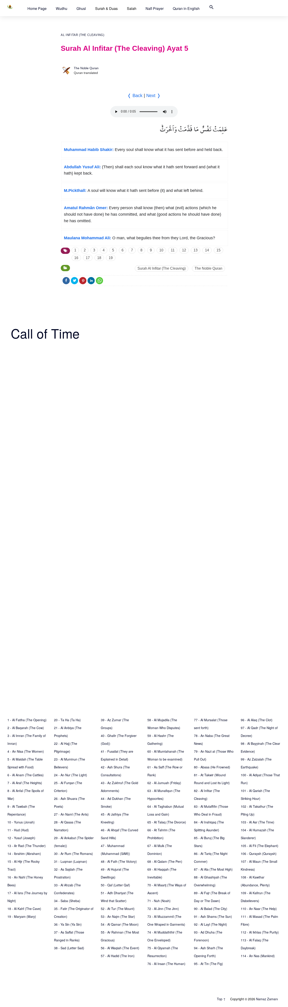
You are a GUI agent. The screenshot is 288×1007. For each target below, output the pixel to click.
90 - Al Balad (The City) (210, 908)
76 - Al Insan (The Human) (166, 963)
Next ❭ (153, 95)
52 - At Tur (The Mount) (118, 908)
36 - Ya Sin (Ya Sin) (68, 924)
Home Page (37, 8)
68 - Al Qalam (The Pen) (164, 861)
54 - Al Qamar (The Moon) (120, 924)
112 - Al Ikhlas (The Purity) (260, 932)
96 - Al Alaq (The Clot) (256, 720)
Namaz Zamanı (267, 999)
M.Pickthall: (75, 190)
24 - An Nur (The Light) (70, 775)
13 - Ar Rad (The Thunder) (26, 845)
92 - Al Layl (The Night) (210, 924)
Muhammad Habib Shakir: (89, 149)
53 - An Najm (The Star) (118, 916)
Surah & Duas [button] (106, 8)
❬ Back (134, 95)
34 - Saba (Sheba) (67, 900)
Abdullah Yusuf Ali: (82, 167)
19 (111, 258)
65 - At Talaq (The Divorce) (166, 822)
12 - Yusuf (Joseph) (21, 838)
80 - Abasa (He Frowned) (212, 767)
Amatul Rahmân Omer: (86, 208)
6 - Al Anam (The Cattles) (25, 775)
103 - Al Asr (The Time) (257, 822)
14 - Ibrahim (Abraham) (24, 853)
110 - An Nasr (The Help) (259, 908)
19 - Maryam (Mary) (21, 916)
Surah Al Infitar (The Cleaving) (161, 268)
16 (76, 258)
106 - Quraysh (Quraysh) (259, 853)
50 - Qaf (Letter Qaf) (115, 885)
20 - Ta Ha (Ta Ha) (67, 720)
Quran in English (186, 8)
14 (207, 250)
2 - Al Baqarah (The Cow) (25, 727)
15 (218, 250)
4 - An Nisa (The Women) (25, 751)
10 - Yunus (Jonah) (21, 822)
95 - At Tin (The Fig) (208, 963)
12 (184, 250)
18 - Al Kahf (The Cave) (24, 908)
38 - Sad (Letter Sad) (69, 948)
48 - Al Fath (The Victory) (119, 861)
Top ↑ (221, 999)
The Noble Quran (86, 68)
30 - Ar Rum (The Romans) (73, 853)
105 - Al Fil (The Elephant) (259, 845)
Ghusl (81, 8)
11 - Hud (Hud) (18, 830)
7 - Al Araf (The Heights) (24, 783)
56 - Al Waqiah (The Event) (120, 948)
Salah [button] (131, 8)
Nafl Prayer (155, 8)
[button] (37, 8)
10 (161, 250)
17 (88, 258)
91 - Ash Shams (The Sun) (213, 916)
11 (173, 250)
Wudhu (61, 8)
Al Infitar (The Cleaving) (82, 35)
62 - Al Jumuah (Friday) (164, 783)
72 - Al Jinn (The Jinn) (163, 908)
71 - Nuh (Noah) (159, 900)
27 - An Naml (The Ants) (71, 814)
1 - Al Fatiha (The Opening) (27, 720)
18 (99, 258)
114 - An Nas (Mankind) (258, 956)
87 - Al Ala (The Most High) (213, 869)
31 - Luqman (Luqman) (70, 861)
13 (196, 250)
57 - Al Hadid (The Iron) (118, 956)
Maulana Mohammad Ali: (87, 238)
